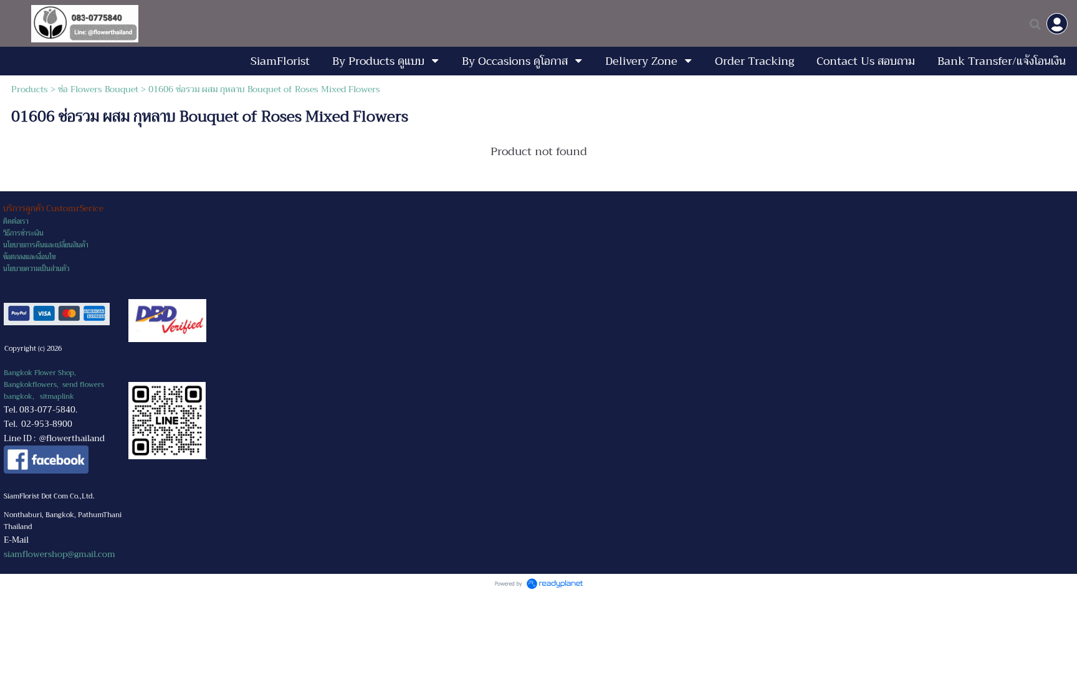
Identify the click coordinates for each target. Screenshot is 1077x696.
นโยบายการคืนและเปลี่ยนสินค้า (46, 245)
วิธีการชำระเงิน (23, 233)
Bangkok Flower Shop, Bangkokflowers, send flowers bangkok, (54, 385)
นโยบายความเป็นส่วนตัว (36, 269)
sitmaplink (57, 397)
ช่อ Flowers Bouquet (98, 89)
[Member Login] (1057, 23)
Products (29, 89)
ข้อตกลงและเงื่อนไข (29, 257)
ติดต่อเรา (16, 221)
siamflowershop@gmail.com (59, 554)
